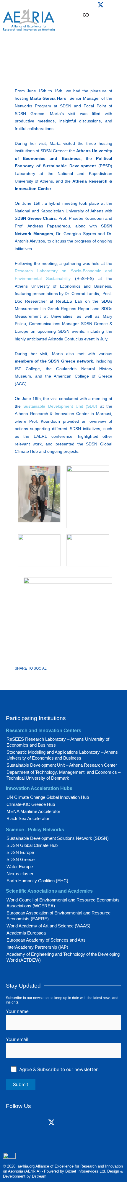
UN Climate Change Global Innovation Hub (47, 797)
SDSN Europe (20, 852)
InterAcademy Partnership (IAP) (37, 947)
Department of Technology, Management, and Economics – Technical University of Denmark (63, 775)
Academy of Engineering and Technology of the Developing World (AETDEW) (63, 957)
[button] (105, 24)
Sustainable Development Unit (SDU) (60, 406)
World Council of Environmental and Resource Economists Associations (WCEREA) (63, 902)
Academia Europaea (26, 932)
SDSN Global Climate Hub (32, 845)
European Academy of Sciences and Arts (46, 939)
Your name (17, 1011)
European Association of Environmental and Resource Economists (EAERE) (58, 915)
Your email (17, 1039)
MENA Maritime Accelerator (33, 811)
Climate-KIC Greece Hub (30, 804)
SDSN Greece (20, 859)
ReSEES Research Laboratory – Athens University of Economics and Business (57, 742)
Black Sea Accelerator (27, 818)
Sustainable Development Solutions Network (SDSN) (57, 838)
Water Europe (19, 866)
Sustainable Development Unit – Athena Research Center (61, 765)
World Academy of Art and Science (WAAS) (48, 925)
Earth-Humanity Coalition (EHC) (37, 880)
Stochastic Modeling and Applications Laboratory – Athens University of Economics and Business (62, 755)
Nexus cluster (19, 873)
